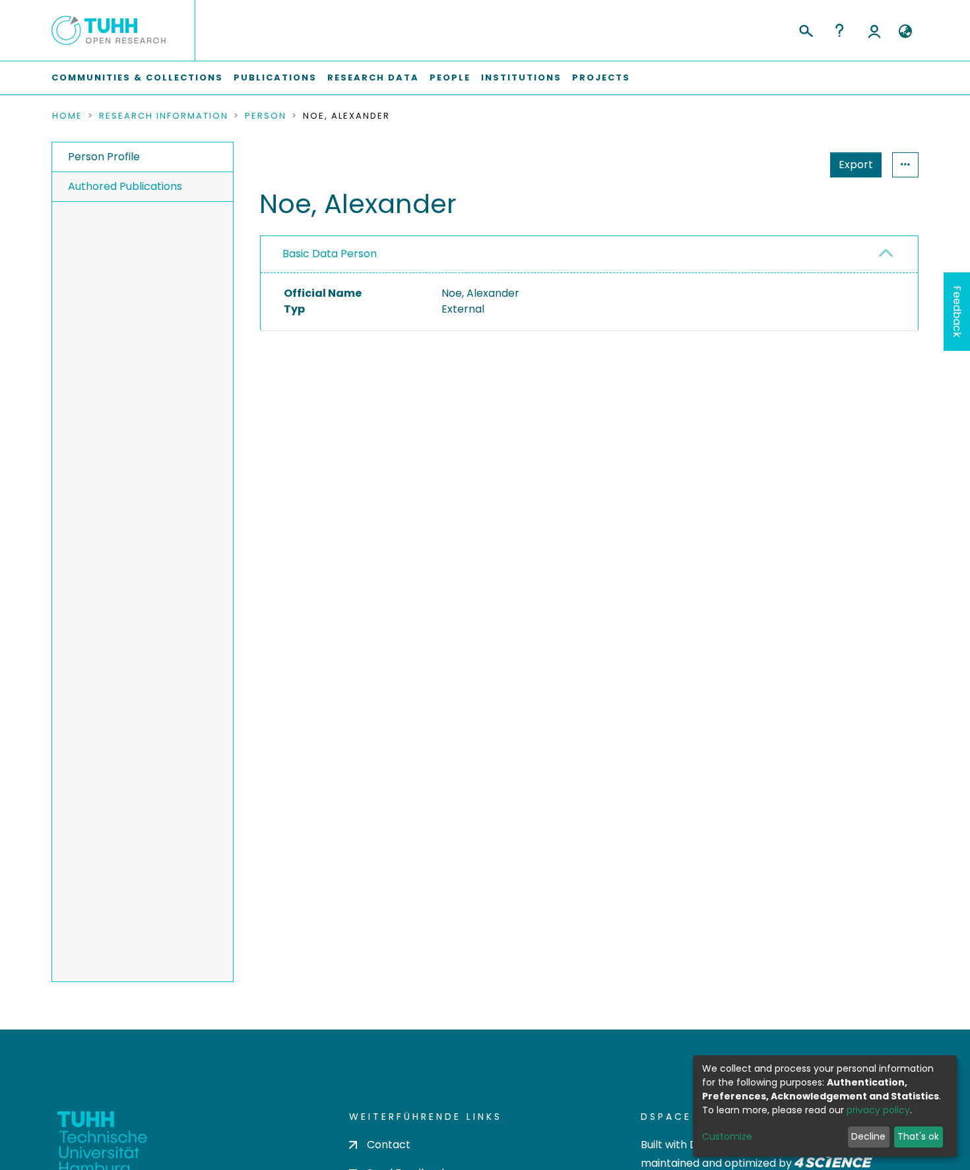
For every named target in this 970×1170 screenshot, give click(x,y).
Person (265, 116)
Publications (275, 77)
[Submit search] (805, 29)
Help (839, 30)
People (450, 77)
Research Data (373, 77)
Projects (601, 77)
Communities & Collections (137, 77)
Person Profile (104, 156)
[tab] (589, 254)
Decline (868, 1136)
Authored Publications (125, 186)
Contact (388, 1144)
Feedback (957, 312)
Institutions (521, 77)
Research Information (163, 116)
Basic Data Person (329, 253)
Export (856, 164)
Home (67, 116)
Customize (727, 1136)
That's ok (918, 1136)
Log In (874, 30)
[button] (905, 32)
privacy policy (878, 1110)
